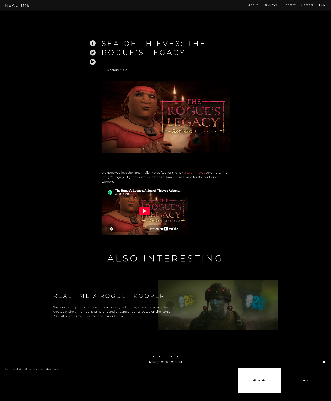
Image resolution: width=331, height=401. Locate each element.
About (253, 5)
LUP (322, 5)
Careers (307, 5)
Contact (289, 5)
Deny (304, 380)
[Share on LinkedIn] (92, 64)
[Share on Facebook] (92, 45)
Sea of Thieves (195, 172)
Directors (270, 5)
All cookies (259, 380)
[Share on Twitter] (92, 54)
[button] (324, 362)
